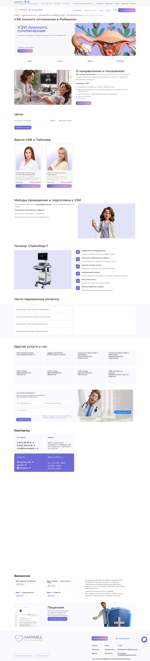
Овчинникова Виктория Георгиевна (56, 174)
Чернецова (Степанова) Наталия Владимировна (25, 174)
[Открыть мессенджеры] (144, 640)
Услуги (95, 646)
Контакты (133, 3)
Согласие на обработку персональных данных (111, 659)
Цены (94, 10)
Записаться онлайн (25, 51)
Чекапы (87, 10)
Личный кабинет (37, 10)
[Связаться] (25, 2)
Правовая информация (127, 649)
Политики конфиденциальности (52, 417)
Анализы (78, 10)
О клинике (100, 3)
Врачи (108, 10)
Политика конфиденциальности (127, 654)
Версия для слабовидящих (83, 3)
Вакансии (125, 3)
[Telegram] (28, 2)
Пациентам (109, 3)
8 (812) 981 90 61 (18, 2)
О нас (120, 646)
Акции (101, 10)
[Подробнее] (27, 585)
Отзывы (117, 3)
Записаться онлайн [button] (127, 10)
